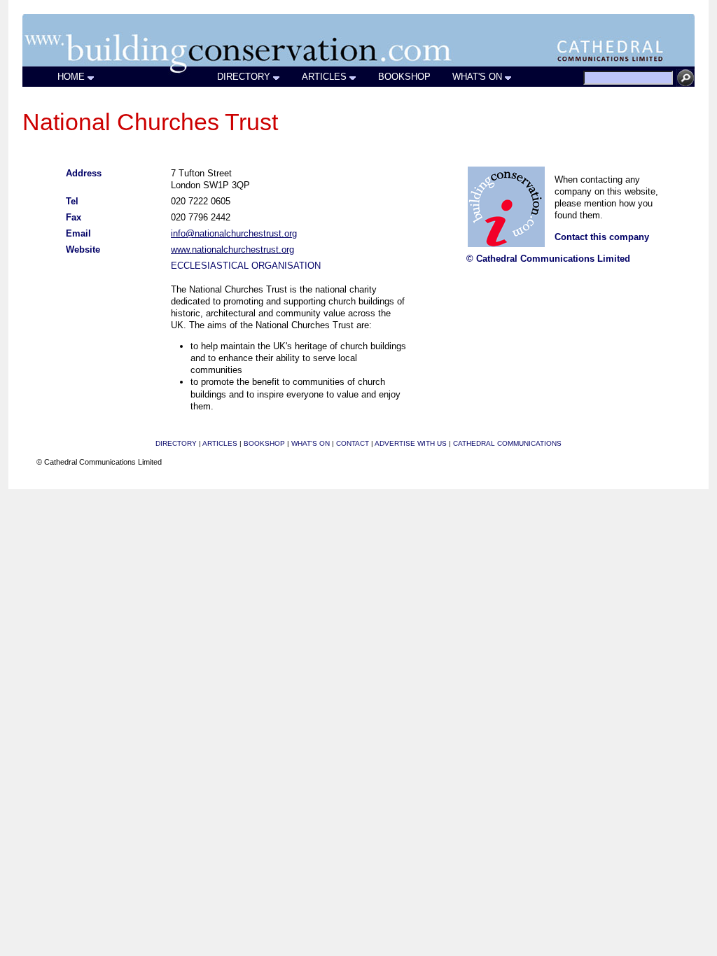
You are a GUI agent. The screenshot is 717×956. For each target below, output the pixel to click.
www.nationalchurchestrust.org (232, 249)
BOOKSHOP (404, 76)
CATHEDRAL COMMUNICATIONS (507, 443)
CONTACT (352, 443)
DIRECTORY (243, 76)
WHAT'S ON (477, 76)
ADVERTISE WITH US (411, 443)
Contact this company (602, 237)
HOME (71, 76)
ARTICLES (324, 76)
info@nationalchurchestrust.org (234, 233)
